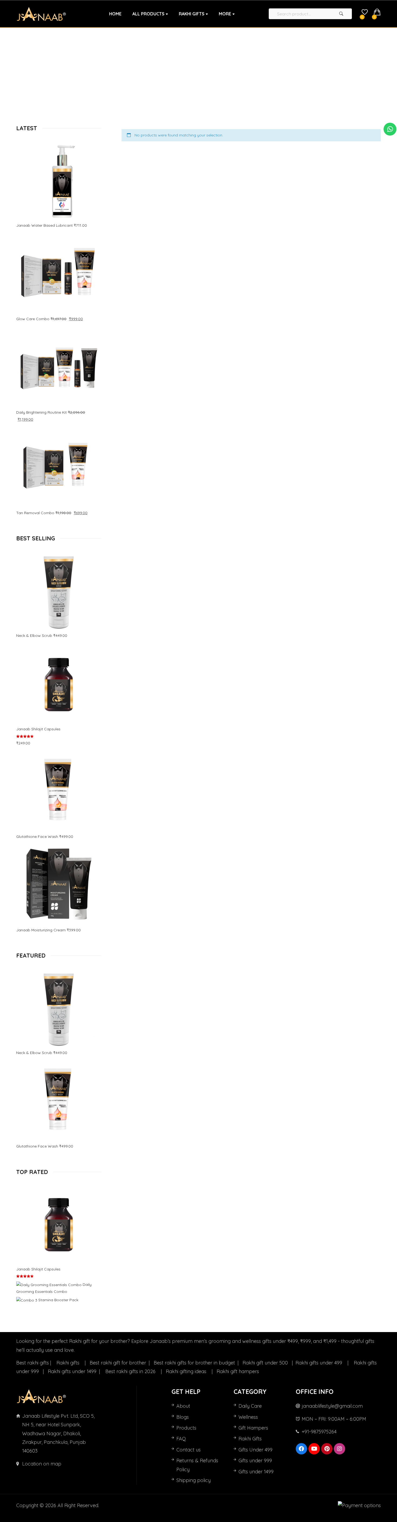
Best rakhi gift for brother (118, 1363)
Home (166, 71)
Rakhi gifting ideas (187, 1371)
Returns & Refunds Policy (197, 1464)
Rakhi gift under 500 (266, 1363)
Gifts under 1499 (256, 1472)
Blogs (182, 1417)
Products (186, 1428)
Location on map (41, 1464)
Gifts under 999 (255, 1460)
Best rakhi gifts (32, 1363)
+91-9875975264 (319, 1432)
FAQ (181, 1439)
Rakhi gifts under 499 (319, 1363)
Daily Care (250, 1406)
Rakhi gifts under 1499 (73, 1371)
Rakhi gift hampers (238, 1371)
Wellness (248, 1417)
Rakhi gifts (68, 1363)
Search (341, 13)
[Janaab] (41, 14)
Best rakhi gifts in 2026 (131, 1371)
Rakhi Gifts (250, 1439)
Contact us (188, 1450)
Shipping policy (193, 1480)
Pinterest (326, 1448)
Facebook (301, 1448)
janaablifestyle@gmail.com (332, 1406)
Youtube (314, 1448)
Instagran (339, 1448)
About (183, 1406)
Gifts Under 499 (255, 1450)
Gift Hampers (253, 1428)
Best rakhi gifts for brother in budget (195, 1363)
